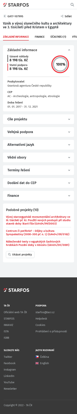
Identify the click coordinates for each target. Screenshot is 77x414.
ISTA (6, 331)
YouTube (9, 382)
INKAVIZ (8, 325)
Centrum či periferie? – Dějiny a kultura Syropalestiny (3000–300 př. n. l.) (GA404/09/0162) (37, 232)
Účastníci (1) (58, 36)
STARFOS (9, 318)
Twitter (8, 357)
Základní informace (16, 36)
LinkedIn (9, 376)
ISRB (6, 337)
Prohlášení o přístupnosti (51, 331)
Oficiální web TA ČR (15, 312)
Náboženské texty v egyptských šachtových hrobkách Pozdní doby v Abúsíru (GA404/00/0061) (37, 243)
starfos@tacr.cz (45, 312)
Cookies (40, 325)
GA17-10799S (15, 16)
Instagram (10, 369)
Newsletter (10, 388)
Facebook (9, 363)
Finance (39, 36)
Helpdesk (41, 318)
